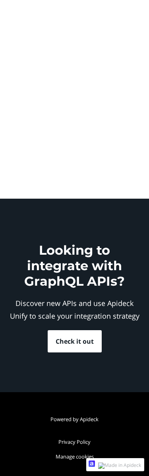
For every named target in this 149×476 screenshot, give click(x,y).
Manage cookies (75, 456)
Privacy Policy (74, 441)
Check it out (75, 341)
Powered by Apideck (74, 419)
